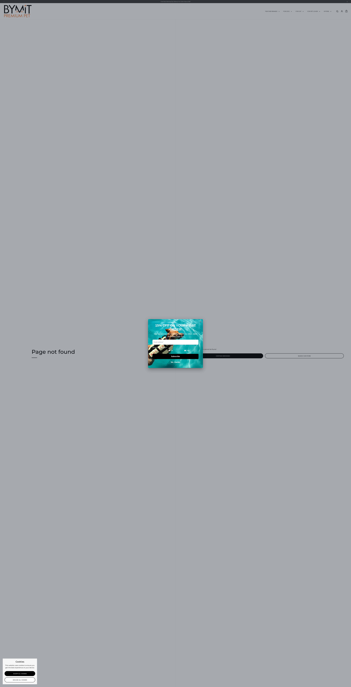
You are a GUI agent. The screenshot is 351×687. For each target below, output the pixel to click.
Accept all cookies (20, 673)
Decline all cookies (20, 680)
